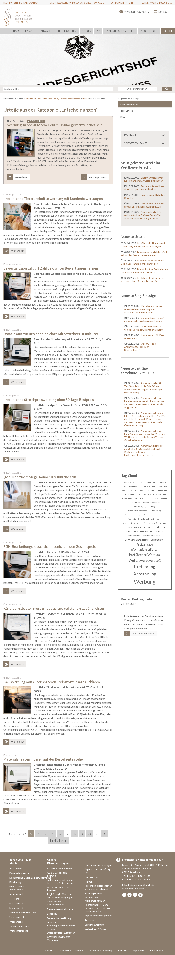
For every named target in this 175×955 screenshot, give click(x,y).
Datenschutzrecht (19, 873)
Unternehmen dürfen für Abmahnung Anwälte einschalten (144, 179)
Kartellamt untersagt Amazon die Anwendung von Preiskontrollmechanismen (144, 309)
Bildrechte (49, 950)
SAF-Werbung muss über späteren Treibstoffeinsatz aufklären (51, 682)
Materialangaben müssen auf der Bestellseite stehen (44, 759)
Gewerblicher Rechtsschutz (16, 888)
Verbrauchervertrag (159, 490)
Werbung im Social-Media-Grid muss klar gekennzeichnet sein (54, 125)
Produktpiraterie (93, 893)
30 (89, 833)
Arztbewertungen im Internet (58, 889)
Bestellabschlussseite (132, 486)
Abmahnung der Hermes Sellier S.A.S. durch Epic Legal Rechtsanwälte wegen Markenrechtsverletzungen (143, 450)
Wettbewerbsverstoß (145, 560)
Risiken (86, 31)
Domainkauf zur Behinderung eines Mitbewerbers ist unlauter (50, 334)
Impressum (139, 950)
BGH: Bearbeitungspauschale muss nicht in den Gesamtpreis (49, 546)
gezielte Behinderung (157, 523)
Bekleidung (144, 490)
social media (155, 519)
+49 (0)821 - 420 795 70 (136, 11)
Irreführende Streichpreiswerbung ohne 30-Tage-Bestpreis (48, 400)
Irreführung (144, 566)
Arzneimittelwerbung (132, 523)
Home (17, 31)
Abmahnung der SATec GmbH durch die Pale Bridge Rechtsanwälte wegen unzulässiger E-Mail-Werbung (144, 388)
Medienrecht (16, 907)
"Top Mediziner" (149, 486)
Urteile (168, 31)
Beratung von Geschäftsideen (55, 903)
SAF (135, 490)
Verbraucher (158, 539)
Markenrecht (16, 903)
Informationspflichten (144, 549)
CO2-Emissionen (160, 498)
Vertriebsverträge (94, 924)
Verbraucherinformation (137, 511)
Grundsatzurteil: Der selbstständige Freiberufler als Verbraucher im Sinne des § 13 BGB (143, 215)
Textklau (89, 920)
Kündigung (148, 527)
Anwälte (46, 31)
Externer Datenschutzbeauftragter (61, 931)
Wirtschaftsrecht (18, 930)
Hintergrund (67, 31)
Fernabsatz (127, 527)
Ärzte (146, 515)
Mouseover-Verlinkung (133, 482)
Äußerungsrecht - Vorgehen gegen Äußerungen (60, 881)
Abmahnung (144, 573)
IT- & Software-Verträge (98, 865)
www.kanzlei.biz (137, 888)
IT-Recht (14, 898)
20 (82, 833)
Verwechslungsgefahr (136, 539)
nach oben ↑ (156, 950)
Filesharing (15, 882)
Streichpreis (141, 494)
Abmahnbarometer (120, 31)
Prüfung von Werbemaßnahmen (95, 899)
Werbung (145, 582)
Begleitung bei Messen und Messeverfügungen (60, 896)
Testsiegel (153, 507)
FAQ (98, 31)
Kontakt (162, 11)
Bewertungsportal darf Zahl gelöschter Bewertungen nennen (50, 268)
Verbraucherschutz (152, 535)
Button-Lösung (155, 511)
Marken (89, 881)
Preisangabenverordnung (151, 531)
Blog (122, 116)
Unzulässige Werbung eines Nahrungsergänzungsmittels (144, 205)
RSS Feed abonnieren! (143, 633)
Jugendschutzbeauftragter (98, 871)
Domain (137, 527)
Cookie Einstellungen (71, 950)
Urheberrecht (16, 917)
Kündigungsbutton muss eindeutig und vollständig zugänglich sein (54, 608)
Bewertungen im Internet (61, 909)
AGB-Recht (15, 868)
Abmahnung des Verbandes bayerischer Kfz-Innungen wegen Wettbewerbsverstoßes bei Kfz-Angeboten (144, 403)
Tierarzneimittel (145, 498)
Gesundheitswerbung (157, 494)
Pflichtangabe (134, 502)
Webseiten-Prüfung (95, 929)
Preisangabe (144, 544)
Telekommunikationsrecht (23, 912)
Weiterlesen (21, 177)
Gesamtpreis (132, 531)
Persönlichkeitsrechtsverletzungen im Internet (98, 887)
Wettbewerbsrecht (19, 926)
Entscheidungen (129, 104)
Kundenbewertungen (133, 515)
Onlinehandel (143, 519)
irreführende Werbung (144, 555)
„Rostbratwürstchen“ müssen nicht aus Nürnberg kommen (144, 319)
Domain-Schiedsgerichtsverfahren (61, 924)
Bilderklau (52, 913)
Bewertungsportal (129, 498)
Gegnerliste (149, 31)
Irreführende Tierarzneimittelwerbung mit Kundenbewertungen (53, 199)
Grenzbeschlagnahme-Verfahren (59, 938)
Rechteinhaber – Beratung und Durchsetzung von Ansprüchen (97, 907)
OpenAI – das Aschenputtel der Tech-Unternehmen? (140, 346)
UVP (144, 523)
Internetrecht (16, 894)
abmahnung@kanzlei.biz (142, 884)
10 (74, 833)
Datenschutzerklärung (59, 918)
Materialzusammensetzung (155, 482)
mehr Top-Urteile (98, 177)
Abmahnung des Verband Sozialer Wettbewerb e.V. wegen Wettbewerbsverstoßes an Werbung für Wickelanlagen (144, 435)
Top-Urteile (126, 110)
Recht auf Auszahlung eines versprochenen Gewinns (144, 188)
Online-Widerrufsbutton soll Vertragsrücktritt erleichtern (144, 328)
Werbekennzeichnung (151, 502)
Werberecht (16, 921)
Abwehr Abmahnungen (59, 868)
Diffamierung (129, 494)
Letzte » (58, 840)
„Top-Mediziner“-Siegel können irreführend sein (39, 477)
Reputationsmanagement (98, 915)
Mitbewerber (134, 535)
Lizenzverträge (92, 876)
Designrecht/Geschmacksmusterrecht (30, 877)
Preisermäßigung (139, 507)
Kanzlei (30, 31)
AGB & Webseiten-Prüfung (57, 874)
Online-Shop (161, 527)
